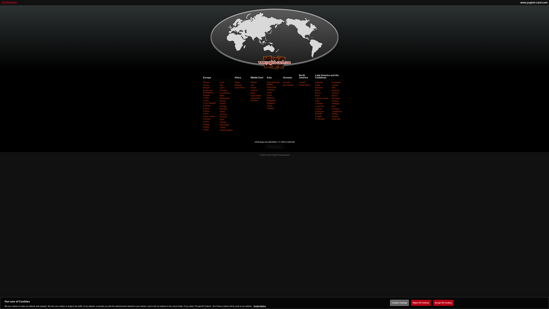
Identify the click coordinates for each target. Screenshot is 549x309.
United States (304, 85)
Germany (207, 119)
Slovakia (223, 114)
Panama (335, 101)
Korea (269, 95)
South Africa (240, 88)
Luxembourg (225, 93)
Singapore (271, 103)
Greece (206, 122)
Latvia (222, 88)
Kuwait (253, 88)
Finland (206, 111)
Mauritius (238, 85)
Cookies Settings (399, 303)
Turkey (222, 127)
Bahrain (254, 82)
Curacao (318, 109)
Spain (222, 119)
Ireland (206, 130)
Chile (317, 101)
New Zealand (288, 85)
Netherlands (224, 98)
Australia (286, 82)
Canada (302, 82)
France (206, 114)
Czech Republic (209, 103)
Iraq (252, 85)
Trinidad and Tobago (337, 112)
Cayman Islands (322, 98)
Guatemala (336, 82)
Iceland (206, 127)
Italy (221, 85)
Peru (334, 106)
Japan (269, 92)
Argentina (319, 82)
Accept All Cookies (443, 303)
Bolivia (318, 93)
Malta (222, 96)
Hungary (206, 124)
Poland (222, 103)
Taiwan (269, 106)
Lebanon (254, 90)
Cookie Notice (259, 306)
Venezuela (336, 119)
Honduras (336, 90)
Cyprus (206, 100)
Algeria (237, 82)
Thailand (270, 108)
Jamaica (335, 93)
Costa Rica (319, 106)
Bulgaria (206, 95)
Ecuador (318, 116)
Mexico (335, 96)
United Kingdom (226, 130)
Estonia (206, 108)
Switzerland (224, 125)
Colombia (319, 103)
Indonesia (271, 90)
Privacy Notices (274, 147)
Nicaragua (336, 98)
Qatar (253, 93)
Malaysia (270, 98)
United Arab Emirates (255, 99)
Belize (317, 90)
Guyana (335, 85)
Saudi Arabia (256, 96)
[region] (274, 303)
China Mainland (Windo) (273, 83)
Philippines (271, 100)
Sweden (223, 122)
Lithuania (223, 90)
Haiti (333, 88)
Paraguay (336, 103)
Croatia (206, 98)
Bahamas (319, 88)
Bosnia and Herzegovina (208, 91)
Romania (223, 109)
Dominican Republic (319, 112)
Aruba (317, 85)
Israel (222, 82)
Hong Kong (271, 87)
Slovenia (223, 117)
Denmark (206, 106)
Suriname (336, 109)
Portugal (223, 106)
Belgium (206, 88)
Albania (206, 82)
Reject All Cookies (421, 303)
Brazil (317, 96)
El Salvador (320, 119)
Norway (223, 101)
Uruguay (335, 116)
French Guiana (209, 116)
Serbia (222, 111)
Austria (206, 85)
